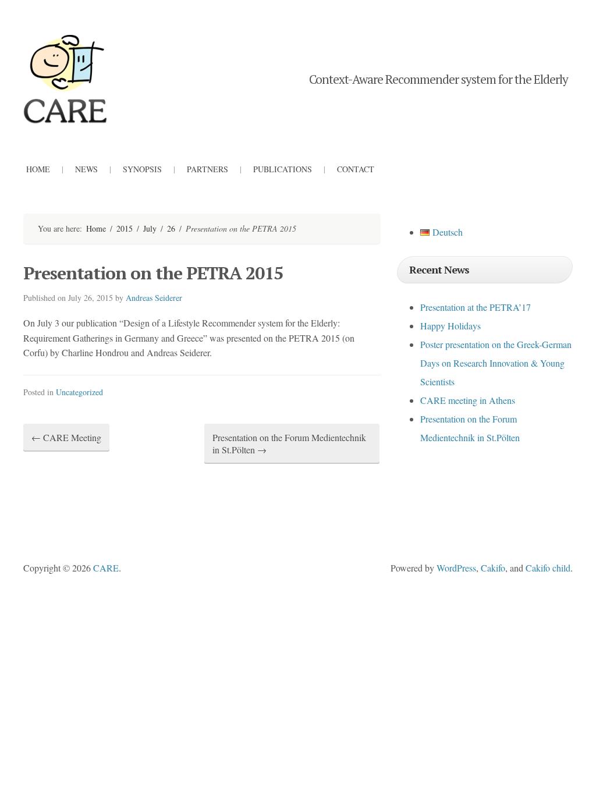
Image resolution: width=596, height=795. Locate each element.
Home (38, 169)
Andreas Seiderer (154, 297)
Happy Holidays (450, 326)
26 (171, 228)
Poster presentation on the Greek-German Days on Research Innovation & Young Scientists (496, 363)
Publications (282, 169)
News (86, 169)
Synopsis (142, 169)
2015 (124, 228)
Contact (355, 169)
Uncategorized (79, 392)
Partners (207, 169)
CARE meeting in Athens (467, 400)
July (150, 228)
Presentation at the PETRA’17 (475, 307)
